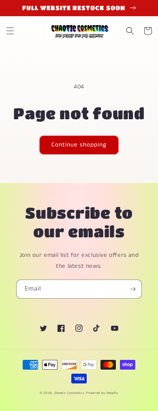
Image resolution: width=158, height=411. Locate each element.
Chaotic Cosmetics (69, 393)
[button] (10, 31)
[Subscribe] (132, 289)
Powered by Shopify (102, 393)
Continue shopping (79, 144)
